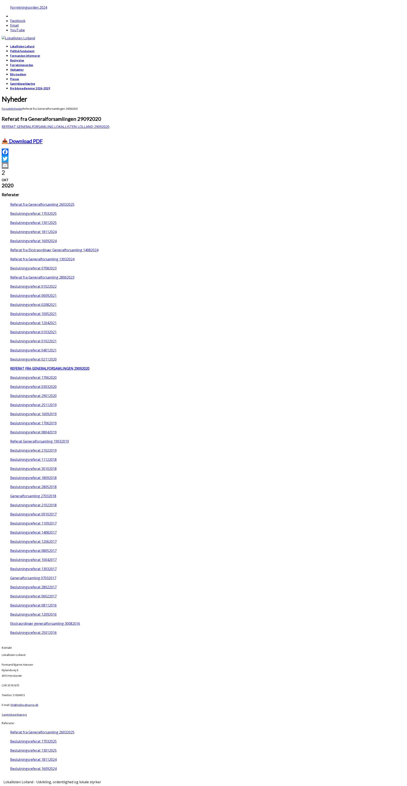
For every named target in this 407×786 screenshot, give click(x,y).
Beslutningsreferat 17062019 (33, 423)
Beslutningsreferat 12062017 (33, 541)
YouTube (17, 30)
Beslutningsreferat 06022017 (33, 596)
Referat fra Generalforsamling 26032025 (42, 204)
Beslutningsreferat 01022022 (33, 286)
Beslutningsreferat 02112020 (33, 359)
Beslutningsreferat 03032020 (33, 386)
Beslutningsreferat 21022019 (33, 450)
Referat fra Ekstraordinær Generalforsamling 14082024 (54, 250)
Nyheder (16, 109)
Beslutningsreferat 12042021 (33, 323)
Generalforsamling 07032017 (33, 578)
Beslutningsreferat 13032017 (33, 569)
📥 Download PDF (22, 141)
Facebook (17, 20)
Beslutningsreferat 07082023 (33, 268)
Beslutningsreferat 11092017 (33, 523)
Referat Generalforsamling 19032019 (39, 441)
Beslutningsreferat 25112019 (33, 405)
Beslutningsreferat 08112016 (33, 605)
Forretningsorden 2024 (28, 7)
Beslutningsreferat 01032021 (33, 332)
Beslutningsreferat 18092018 (33, 477)
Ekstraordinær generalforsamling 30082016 (45, 623)
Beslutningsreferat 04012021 (33, 350)
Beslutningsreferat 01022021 (33, 341)
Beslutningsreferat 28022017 (33, 587)
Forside (6, 109)
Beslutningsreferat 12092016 (33, 614)
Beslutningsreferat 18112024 (33, 231)
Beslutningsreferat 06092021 (33, 295)
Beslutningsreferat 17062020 (33, 377)
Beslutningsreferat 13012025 (33, 222)
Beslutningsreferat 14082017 (33, 532)
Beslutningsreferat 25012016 (33, 632)
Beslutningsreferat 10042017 (33, 559)
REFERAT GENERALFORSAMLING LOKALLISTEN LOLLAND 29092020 (55, 126)
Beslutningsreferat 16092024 (33, 241)
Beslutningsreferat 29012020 (33, 395)
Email (14, 25)
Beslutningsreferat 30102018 (33, 468)
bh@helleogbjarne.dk (24, 705)
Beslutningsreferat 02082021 (33, 304)
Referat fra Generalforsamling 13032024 (42, 259)
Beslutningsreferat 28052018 (33, 487)
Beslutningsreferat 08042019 (33, 432)
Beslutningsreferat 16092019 (33, 414)
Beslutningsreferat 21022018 (33, 505)
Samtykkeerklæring (14, 715)
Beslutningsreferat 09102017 (33, 514)
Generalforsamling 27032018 (33, 496)
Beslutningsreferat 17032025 (33, 213)
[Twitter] (203, 158)
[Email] (203, 165)
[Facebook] (203, 152)
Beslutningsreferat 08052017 (33, 550)
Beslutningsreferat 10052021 (33, 313)
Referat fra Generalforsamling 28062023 (42, 277)
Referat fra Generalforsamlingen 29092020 (49, 368)
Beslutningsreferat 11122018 (33, 459)
